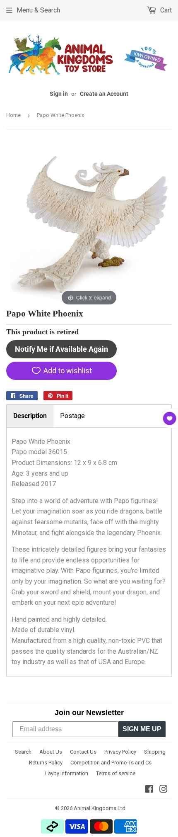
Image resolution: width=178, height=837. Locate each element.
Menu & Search (38, 10)
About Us (50, 752)
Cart (165, 10)
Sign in (59, 93)
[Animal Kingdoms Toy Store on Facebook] (149, 790)
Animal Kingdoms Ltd (99, 808)
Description (30, 416)
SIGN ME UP (142, 728)
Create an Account (104, 93)
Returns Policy (46, 762)
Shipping (155, 752)
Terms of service (115, 773)
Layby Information (66, 773)
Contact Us (83, 752)
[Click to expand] (89, 224)
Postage (72, 416)
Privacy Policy (120, 752)
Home (13, 115)
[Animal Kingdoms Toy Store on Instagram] (163, 790)
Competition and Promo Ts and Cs (111, 762)
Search (23, 752)
